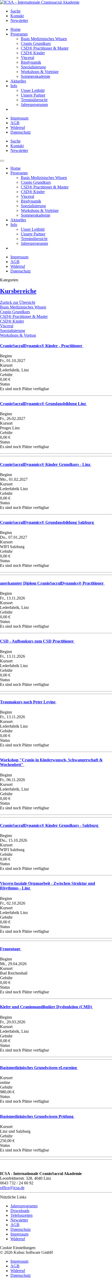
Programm (19, 34)
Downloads (19, 1210)
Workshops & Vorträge (40, 71)
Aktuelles (18, 81)
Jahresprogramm (34, 104)
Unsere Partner (33, 95)
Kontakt (17, 16)
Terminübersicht (34, 100)
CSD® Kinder (33, 53)
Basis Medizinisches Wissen (44, 39)
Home (15, 29)
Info (13, 86)
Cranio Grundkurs (36, 43)
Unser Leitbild (33, 90)
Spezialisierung (33, 67)
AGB (15, 123)
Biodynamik (31, 62)
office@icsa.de (12, 1187)
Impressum (19, 118)
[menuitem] (61, 11)
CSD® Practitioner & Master (45, 48)
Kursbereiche (18, 291)
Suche (15, 11)
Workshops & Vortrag (18, 335)
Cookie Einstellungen (17, 1247)
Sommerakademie (35, 76)
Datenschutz (20, 132)
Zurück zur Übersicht (17, 302)
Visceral (27, 57)
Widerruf (17, 127)
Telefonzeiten (21, 1215)
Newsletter (19, 20)
